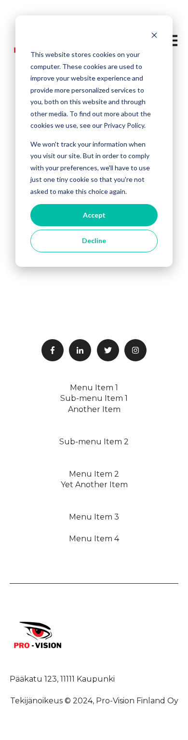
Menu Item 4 (94, 538)
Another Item (94, 409)
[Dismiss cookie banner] (154, 36)
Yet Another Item (94, 484)
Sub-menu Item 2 (94, 441)
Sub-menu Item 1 (94, 398)
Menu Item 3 (94, 516)
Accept (94, 215)
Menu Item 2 (94, 474)
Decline (94, 240)
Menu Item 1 (94, 387)
